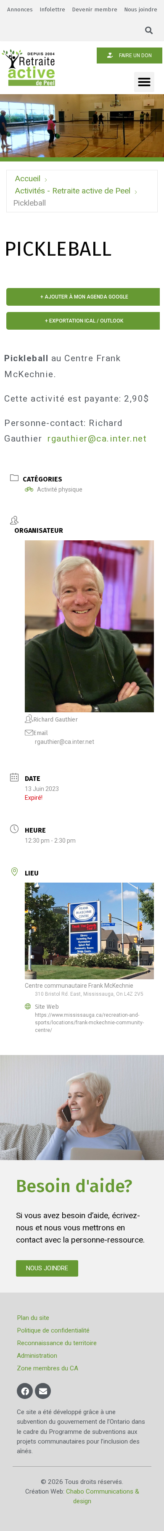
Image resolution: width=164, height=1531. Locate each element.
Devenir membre (94, 9)
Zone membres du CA (47, 1368)
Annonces (20, 9)
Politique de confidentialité (53, 1330)
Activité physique (59, 489)
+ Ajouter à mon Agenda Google (84, 297)
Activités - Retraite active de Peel (72, 191)
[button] (149, 30)
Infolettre (52, 9)
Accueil (27, 178)
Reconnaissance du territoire (57, 1343)
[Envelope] (43, 1391)
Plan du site (33, 1318)
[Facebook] (25, 1391)
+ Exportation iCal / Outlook (84, 321)
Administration (37, 1355)
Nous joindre (140, 9)
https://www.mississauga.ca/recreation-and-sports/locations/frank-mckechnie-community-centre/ (89, 1022)
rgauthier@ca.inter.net (97, 439)
